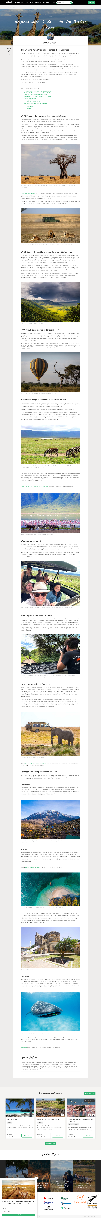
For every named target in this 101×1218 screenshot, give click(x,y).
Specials (38, 2)
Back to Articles (11, 7)
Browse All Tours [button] (89, 1093)
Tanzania (10, 1122)
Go (71, 2)
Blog (53, 2)
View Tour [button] (26, 1135)
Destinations (19, 2)
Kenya (70, 1124)
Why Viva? (46, 2)
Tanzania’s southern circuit (28, 193)
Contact (91, 2)
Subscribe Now (18, 1215)
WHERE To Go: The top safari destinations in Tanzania (38, 91)
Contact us (24, 1047)
